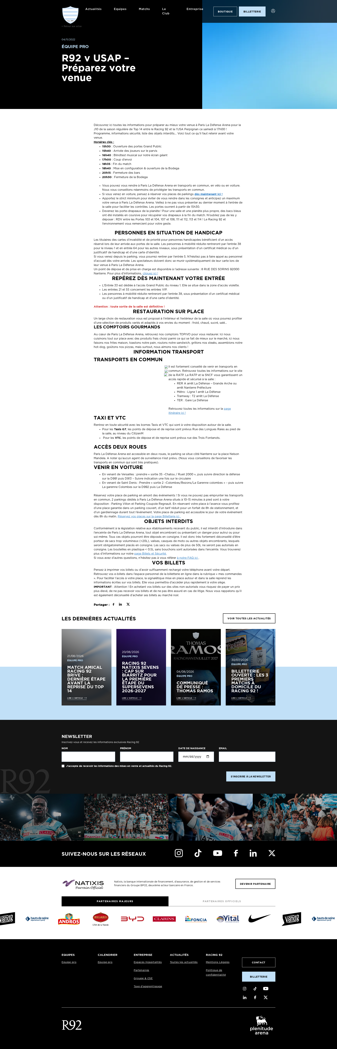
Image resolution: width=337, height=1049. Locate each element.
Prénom (125, 748)
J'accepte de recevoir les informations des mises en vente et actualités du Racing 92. (118, 766)
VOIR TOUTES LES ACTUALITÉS (249, 618)
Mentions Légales (217, 962)
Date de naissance (191, 748)
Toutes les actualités (184, 962)
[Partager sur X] (128, 605)
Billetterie (258, 976)
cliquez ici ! (150, 273)
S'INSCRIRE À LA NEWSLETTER (251, 776)
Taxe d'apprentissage (148, 986)
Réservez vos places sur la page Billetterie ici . (149, 516)
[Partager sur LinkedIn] (120, 605)
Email (223, 748)
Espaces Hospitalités (148, 962)
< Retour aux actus (72, 26)
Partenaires (141, 970)
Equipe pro (69, 962)
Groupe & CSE (143, 978)
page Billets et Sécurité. (150, 553)
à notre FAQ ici (188, 558)
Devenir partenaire (255, 883)
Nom (65, 748)
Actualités (93, 9)
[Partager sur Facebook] (113, 605)
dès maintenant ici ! (208, 194)
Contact (258, 962)
